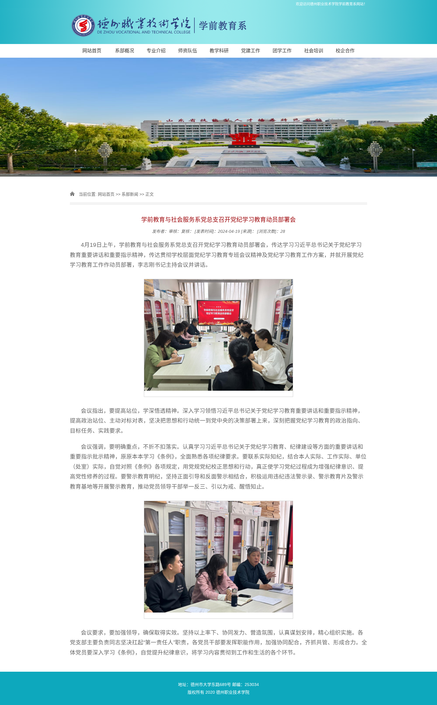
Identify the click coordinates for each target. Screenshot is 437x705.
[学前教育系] (218, 26)
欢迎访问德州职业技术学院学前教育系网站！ (331, 4)
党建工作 (250, 50)
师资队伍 (187, 50)
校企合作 (345, 50)
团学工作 (282, 50)
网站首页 (91, 50)
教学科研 (219, 50)
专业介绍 (156, 50)
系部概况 (124, 50)
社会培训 (313, 50)
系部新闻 (130, 194)
